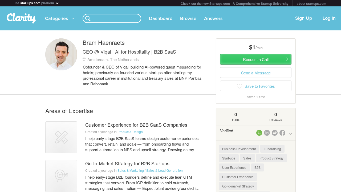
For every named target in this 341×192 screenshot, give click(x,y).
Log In (329, 18)
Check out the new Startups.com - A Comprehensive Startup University (235, 3)
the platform (35, 3)
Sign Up (303, 18)
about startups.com (311, 3)
